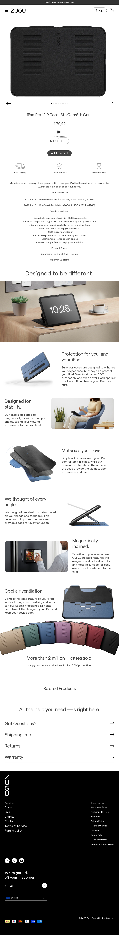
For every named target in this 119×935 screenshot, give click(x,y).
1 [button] (51, 103)
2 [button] (53, 103)
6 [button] (63, 103)
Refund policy (13, 830)
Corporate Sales (99, 807)
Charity (9, 816)
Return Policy (97, 835)
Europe (14, 897)
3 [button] (56, 103)
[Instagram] (14, 860)
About (9, 807)
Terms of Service (16, 825)
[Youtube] (21, 860)
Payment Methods (100, 839)
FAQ (7, 812)
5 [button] (60, 103)
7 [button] (65, 103)
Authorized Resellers (100, 812)
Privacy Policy (97, 821)
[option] (59, 61)
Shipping (95, 830)
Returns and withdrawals (102, 844)
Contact (10, 821)
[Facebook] (7, 860)
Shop (99, 10)
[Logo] (7, 785)
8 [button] (67, 103)
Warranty (95, 816)
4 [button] (58, 103)
